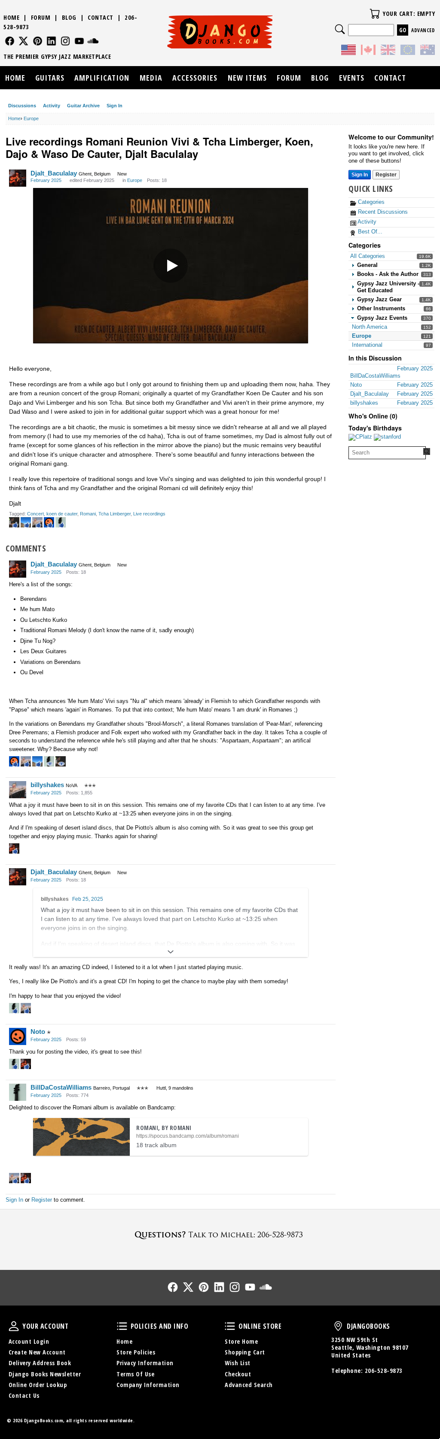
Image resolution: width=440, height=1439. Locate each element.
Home (11, 17)
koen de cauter (61, 513)
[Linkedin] (51, 41)
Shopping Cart (245, 1352)
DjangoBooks (338, 1326)
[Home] (220, 32)
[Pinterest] (37, 41)
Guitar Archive (83, 105)
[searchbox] (387, 452)
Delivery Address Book (40, 1363)
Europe (361, 336)
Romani (88, 513)
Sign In (114, 105)
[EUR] (407, 51)
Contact (100, 17)
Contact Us (24, 1395)
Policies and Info (122, 1326)
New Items (247, 78)
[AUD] (427, 51)
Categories (370, 202)
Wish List (238, 1363)
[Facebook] (9, 41)
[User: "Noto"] (17, 1036)
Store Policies (135, 1352)
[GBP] (388, 51)
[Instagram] (65, 41)
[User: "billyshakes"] (17, 789)
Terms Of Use (135, 1374)
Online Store (230, 1326)
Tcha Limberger (114, 513)
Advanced (423, 30)
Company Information (148, 1385)
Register (386, 175)
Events (351, 78)
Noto (38, 1031)
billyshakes (47, 784)
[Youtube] (79, 41)
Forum (41, 17)
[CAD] (368, 51)
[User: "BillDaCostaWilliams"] (17, 1092)
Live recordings (149, 513)
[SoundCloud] (93, 41)
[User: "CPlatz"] (360, 437)
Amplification (101, 78)
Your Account (14, 1326)
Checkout (238, 1374)
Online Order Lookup (38, 1385)
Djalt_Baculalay (54, 173)
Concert (35, 513)
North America (369, 327)
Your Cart (375, 14)
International (367, 345)
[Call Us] (220, 1234)
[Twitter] (23, 41)
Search (340, 29)
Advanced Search (249, 1385)
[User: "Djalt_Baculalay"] (17, 178)
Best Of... (369, 231)
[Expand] (170, 952)
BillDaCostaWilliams (61, 1087)
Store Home (241, 1341)
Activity (51, 105)
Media (151, 78)
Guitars (49, 78)
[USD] (348, 51)
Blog (69, 17)
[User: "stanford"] (387, 437)
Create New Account (37, 1352)
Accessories (194, 78)
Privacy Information (145, 1363)
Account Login (29, 1341)
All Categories (367, 256)
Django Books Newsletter (45, 1374)
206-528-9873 (384, 1370)
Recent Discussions (382, 212)
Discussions (22, 105)
